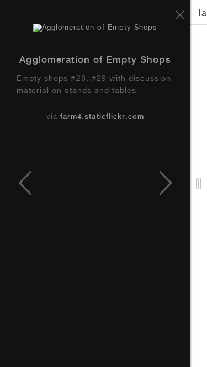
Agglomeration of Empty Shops (95, 60)
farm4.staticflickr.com (102, 117)
